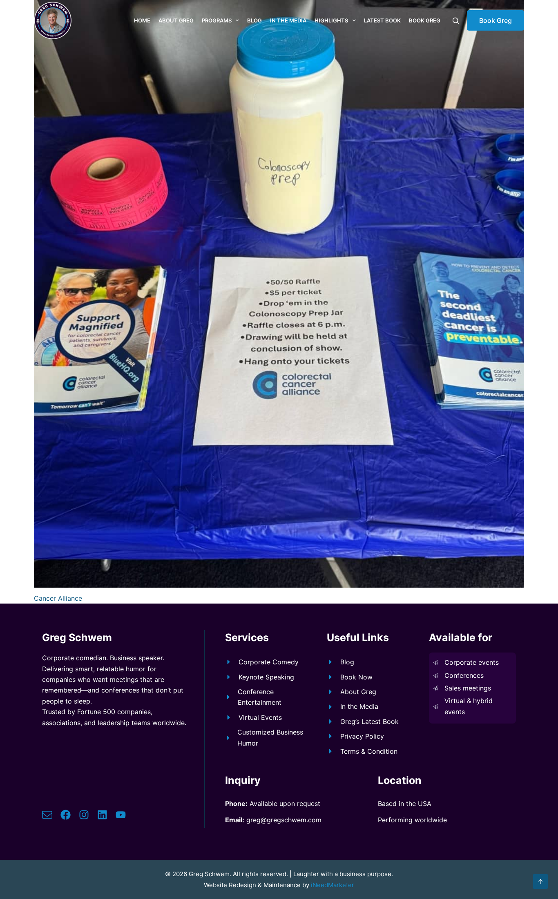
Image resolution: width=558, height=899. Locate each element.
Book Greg (424, 20)
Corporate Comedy (269, 662)
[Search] (456, 21)
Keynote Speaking (266, 677)
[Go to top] (540, 881)
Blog (254, 20)
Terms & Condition (368, 751)
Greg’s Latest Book (369, 721)
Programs (217, 20)
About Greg (176, 20)
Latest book (382, 20)
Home (142, 20)
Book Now (356, 677)
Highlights (331, 20)
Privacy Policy (362, 736)
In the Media (288, 20)
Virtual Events (260, 717)
